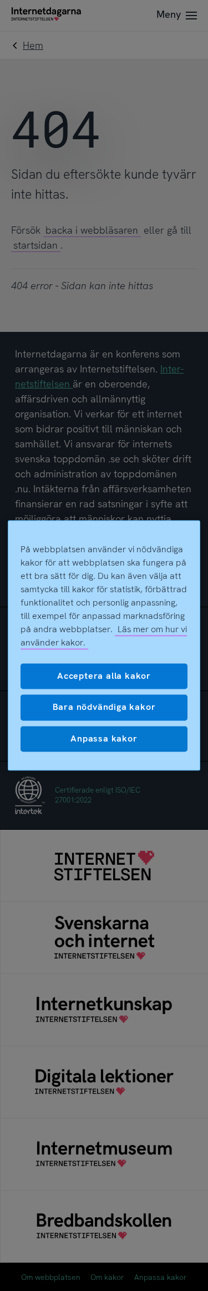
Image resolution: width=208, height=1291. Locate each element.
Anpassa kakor (103, 738)
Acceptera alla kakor (104, 676)
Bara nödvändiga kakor (104, 707)
